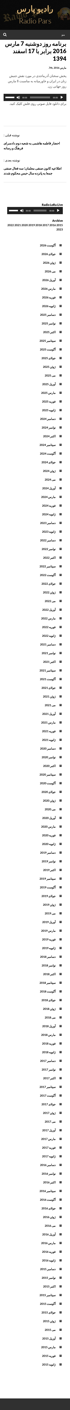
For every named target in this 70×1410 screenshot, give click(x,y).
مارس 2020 (48, 826)
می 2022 (50, 601)
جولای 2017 (48, 1104)
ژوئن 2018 (49, 1008)
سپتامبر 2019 (47, 878)
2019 (31, 225)
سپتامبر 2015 (47, 1295)
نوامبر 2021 (49, 653)
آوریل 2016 (49, 1234)
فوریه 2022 (49, 627)
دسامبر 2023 (48, 523)
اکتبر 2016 (49, 1182)
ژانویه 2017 (49, 1156)
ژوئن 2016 (49, 1217)
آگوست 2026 (48, 245)
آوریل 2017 (49, 1130)
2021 (17, 225)
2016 (52, 225)
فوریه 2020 (49, 835)
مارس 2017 (48, 1139)
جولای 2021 (48, 687)
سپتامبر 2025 (47, 340)
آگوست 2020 (48, 783)
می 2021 (50, 705)
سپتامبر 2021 (47, 670)
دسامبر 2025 (48, 314)
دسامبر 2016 (48, 1165)
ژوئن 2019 (49, 904)
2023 (59, 229)
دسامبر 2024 (48, 418)
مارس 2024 (48, 496)
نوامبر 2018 (49, 965)
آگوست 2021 (48, 679)
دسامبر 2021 (48, 644)
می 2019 (50, 913)
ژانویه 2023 (49, 531)
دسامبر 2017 (48, 1060)
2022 (10, 225)
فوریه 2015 (49, 1355)
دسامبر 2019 (48, 852)
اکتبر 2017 (49, 1078)
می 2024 (50, 479)
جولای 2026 (48, 254)
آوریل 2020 (49, 818)
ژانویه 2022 (49, 635)
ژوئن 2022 (49, 592)
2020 (24, 225)
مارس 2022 (48, 618)
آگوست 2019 (48, 887)
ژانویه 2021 (49, 739)
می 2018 (50, 1017)
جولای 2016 (48, 1208)
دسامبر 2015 (48, 1269)
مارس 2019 (48, 930)
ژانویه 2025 (49, 410)
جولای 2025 (48, 358)
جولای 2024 (48, 462)
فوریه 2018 (49, 1043)
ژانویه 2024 (49, 514)
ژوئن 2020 (49, 800)
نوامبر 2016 (49, 1173)
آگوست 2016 (48, 1199)
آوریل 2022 (49, 609)
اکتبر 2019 (49, 870)
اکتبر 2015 (49, 1286)
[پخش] (62, 97)
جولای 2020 (48, 791)
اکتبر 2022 (49, 557)
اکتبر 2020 (49, 765)
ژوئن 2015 (49, 1321)
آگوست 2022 (48, 575)
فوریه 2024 (49, 505)
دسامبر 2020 (48, 748)
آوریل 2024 (49, 488)
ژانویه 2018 (49, 1052)
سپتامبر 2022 (47, 566)
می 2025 (50, 375)
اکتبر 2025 (49, 332)
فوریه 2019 (49, 939)
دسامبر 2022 (48, 540)
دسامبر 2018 (48, 956)
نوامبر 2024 (49, 427)
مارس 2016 (48, 1243)
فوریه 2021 (49, 731)
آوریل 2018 (49, 1026)
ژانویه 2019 (49, 948)
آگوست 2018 (48, 991)
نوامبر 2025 (49, 323)
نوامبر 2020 (49, 757)
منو (63, 34)
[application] (35, 97)
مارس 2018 (48, 1034)
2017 (45, 225)
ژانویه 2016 (49, 1260)
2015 (59, 225)
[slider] (10, 97)
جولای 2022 (48, 583)
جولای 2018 (48, 1000)
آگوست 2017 (48, 1095)
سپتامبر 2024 (47, 444)
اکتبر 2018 (49, 974)
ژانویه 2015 (49, 1364)
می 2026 (50, 271)
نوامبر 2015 (49, 1277)
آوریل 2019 (49, 922)
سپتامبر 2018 (47, 982)
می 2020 (50, 809)
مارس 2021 (48, 722)
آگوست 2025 (48, 349)
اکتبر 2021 (49, 661)
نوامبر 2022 (49, 549)
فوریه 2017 (49, 1147)
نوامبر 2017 (49, 1069)
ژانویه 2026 (49, 306)
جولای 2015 (48, 1312)
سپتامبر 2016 (47, 1191)
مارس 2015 (48, 1347)
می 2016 (50, 1225)
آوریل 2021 (49, 713)
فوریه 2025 (49, 401)
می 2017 (50, 1121)
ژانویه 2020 (49, 844)
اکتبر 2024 (49, 436)
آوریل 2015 (49, 1338)
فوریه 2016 (49, 1251)
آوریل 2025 (49, 384)
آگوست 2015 (48, 1303)
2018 (38, 225)
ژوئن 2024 (49, 470)
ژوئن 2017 (49, 1112)
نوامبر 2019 (49, 861)
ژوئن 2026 (49, 262)
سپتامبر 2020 (47, 774)
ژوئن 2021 (49, 696)
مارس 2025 (48, 392)
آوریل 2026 (49, 280)
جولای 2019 (48, 896)
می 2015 (50, 1329)
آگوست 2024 (48, 453)
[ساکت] (18, 97)
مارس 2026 (48, 288)
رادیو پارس (35, 8)
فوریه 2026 (49, 297)
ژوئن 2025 (49, 366)
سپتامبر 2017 (47, 1086)
